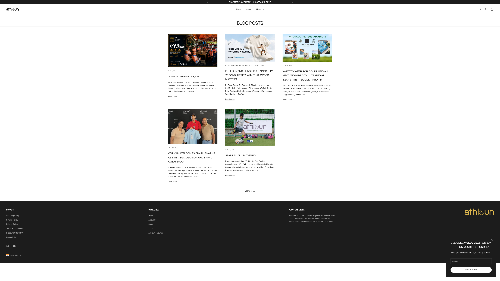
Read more (172, 96)
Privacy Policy (12, 224)
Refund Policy (12, 220)
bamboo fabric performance (238, 65)
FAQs (150, 228)
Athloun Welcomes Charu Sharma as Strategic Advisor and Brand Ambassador (191, 157)
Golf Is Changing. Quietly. (186, 76)
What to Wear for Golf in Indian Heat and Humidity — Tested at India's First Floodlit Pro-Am (305, 75)
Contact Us (11, 237)
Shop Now (471, 270)
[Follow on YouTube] (14, 246)
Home (238, 9)
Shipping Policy (12, 215)
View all (250, 191)
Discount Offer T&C (14, 233)
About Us (260, 9)
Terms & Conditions (14, 228)
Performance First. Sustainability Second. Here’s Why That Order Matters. (249, 75)
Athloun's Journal (155, 233)
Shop (248, 9)
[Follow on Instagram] (7, 246)
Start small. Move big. (240, 155)
